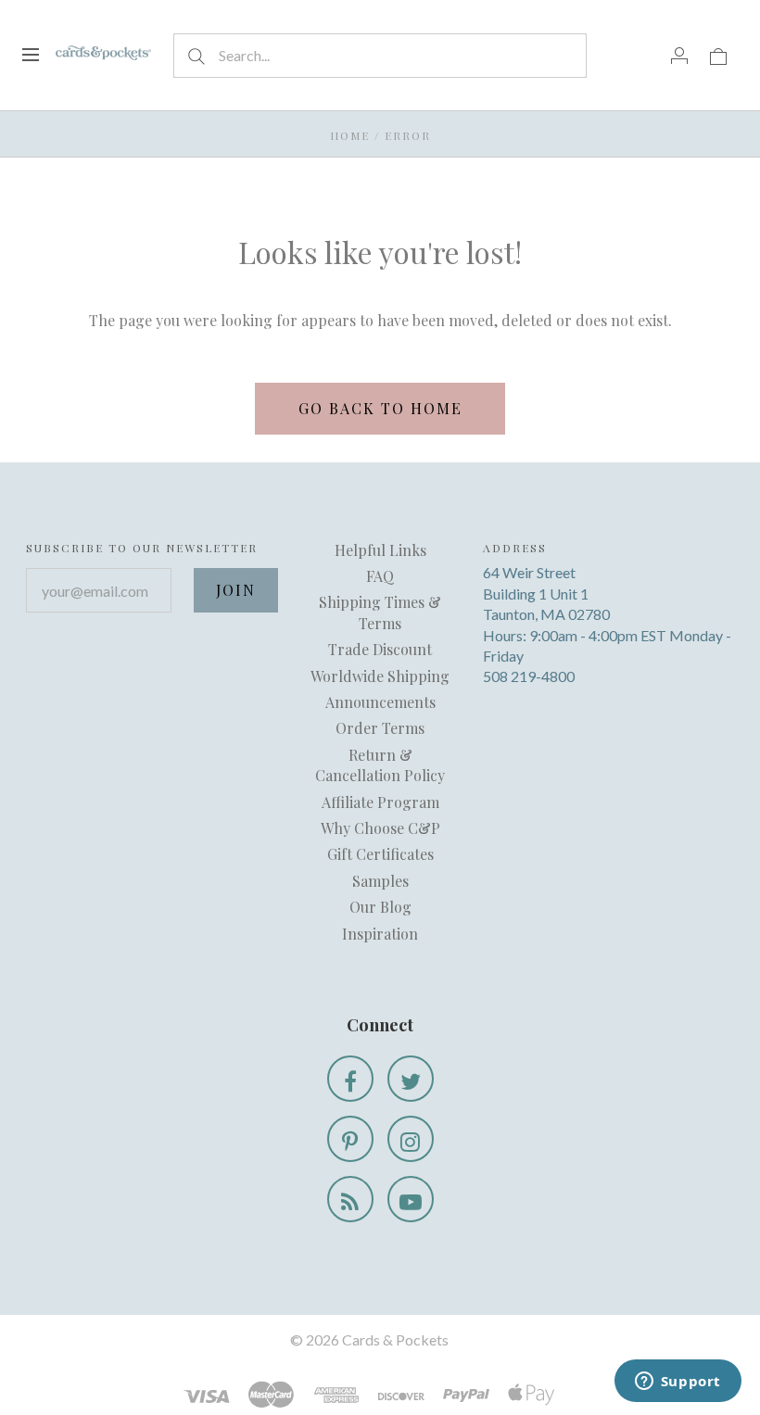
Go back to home (380, 408)
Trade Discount (380, 649)
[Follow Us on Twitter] (410, 1078)
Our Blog (380, 906)
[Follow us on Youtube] (410, 1199)
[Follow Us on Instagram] (410, 1139)
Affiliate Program (380, 802)
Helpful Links (380, 550)
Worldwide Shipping (380, 676)
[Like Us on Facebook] (350, 1078)
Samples (380, 881)
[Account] (679, 54)
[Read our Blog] (350, 1199)
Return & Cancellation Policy (380, 765)
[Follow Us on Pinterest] (350, 1139)
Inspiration (380, 933)
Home (350, 135)
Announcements (380, 702)
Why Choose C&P (380, 828)
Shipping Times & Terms (380, 612)
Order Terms (380, 728)
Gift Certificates (380, 854)
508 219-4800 (529, 676)
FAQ (380, 576)
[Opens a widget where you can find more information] (677, 1382)
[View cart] (718, 54)
